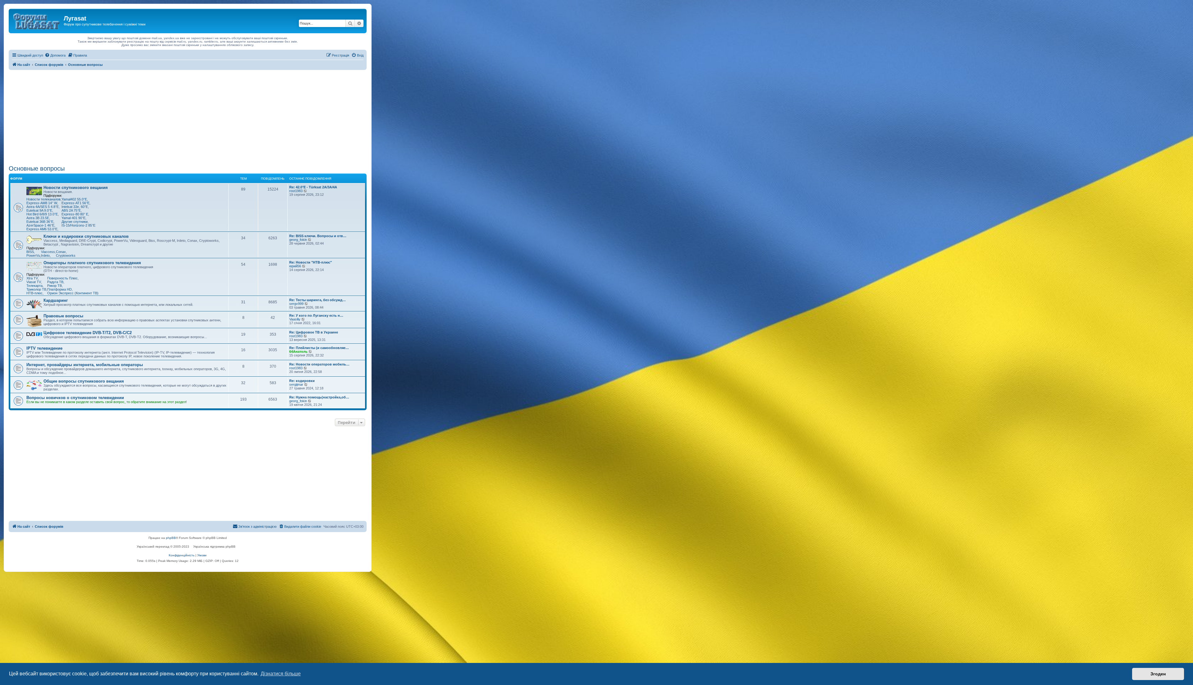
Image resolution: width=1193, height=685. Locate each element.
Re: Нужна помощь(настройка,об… (319, 397)
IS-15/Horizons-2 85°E (78, 225)
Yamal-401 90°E (73, 218)
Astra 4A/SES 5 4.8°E (42, 207)
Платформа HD (59, 289)
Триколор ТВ (36, 289)
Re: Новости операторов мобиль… (319, 364)
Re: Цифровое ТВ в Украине (313, 332)
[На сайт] (37, 20)
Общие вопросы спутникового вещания (83, 381)
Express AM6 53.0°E (41, 229)
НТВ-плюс (34, 293)
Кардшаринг (55, 300)
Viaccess (48, 252)
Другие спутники (75, 221)
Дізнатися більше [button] (281, 673)
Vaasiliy (294, 319)
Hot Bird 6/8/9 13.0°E (42, 214)
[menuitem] (55, 55)
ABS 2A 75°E (71, 210)
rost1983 (296, 191)
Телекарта (34, 285)
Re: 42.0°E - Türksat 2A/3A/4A (313, 187)
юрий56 (295, 266)
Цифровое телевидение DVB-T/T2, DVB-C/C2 (87, 332)
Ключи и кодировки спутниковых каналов (86, 236)
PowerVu (33, 255)
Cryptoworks (65, 255)
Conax (61, 252)
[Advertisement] (188, 116)
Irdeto (45, 255)
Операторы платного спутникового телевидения (92, 262)
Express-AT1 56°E (75, 203)
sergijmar (296, 384)
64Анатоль (298, 351)
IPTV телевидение (44, 348)
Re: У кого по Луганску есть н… (316, 315)
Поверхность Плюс (62, 278)
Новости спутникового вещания (75, 187)
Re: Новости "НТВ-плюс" (310, 262)
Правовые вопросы (63, 316)
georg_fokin (298, 239)
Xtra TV (32, 278)
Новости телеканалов (43, 199)
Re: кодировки (302, 381)
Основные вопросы (37, 168)
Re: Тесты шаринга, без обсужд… (317, 300)
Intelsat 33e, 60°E (75, 207)
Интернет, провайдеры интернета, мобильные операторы (84, 364)
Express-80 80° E (75, 214)
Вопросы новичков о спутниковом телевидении (75, 397)
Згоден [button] (1158, 673)
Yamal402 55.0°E (74, 199)
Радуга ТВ (55, 282)
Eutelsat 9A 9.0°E (39, 210)
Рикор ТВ (54, 285)
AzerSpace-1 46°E (40, 225)
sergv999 (296, 304)
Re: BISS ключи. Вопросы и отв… (317, 236)
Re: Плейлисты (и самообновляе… (319, 348)
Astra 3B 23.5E (37, 218)
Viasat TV (33, 282)
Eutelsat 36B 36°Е (39, 221)
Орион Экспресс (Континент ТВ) (72, 293)
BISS (30, 252)
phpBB (171, 538)
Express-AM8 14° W (41, 203)
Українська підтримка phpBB (214, 546)
